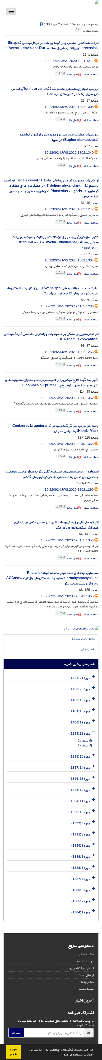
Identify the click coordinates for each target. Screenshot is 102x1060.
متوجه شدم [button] (13, 1052)
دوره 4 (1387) (80, 879)
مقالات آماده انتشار (83, 639)
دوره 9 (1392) (80, 823)
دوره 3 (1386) (80, 890)
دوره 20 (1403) (80, 689)
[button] (61, 1055)
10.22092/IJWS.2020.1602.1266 (69, 352)
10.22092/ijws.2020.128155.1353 (67, 540)
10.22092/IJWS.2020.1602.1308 (69, 107)
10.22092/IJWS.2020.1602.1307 (69, 260)
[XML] (42, 24)
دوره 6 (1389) (80, 856)
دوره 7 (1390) (80, 845)
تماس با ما (87, 982)
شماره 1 (83, 745)
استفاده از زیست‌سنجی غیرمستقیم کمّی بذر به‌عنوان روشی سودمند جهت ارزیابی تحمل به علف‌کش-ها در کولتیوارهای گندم (52, 474)
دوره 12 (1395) (80, 790)
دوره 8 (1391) (80, 834)
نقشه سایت (86, 988)
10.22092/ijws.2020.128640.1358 (67, 444)
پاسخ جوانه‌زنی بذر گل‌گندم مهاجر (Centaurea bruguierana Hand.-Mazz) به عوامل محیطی (55, 428)
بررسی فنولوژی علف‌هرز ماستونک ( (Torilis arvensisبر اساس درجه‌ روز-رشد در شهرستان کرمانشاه (54, 91)
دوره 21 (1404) (80, 678)
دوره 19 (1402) (80, 700)
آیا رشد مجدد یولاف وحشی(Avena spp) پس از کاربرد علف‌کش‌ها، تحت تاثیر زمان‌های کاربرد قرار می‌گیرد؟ (52, 291)
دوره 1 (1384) (80, 912)
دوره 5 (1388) (80, 868)
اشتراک (16, 1032)
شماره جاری (87, 649)
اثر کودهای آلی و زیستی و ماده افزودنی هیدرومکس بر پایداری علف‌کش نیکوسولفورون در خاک (56, 525)
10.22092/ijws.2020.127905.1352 (67, 398)
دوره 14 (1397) (80, 767)
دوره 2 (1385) (80, 901)
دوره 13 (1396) (80, 779)
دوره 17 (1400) (80, 722)
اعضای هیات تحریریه (81, 968)
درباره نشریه (85, 961)
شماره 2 (83, 740)
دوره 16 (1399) (80, 733)
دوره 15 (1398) (80, 756)
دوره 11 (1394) (80, 801)
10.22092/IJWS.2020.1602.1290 (69, 489)
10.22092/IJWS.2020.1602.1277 (69, 209)
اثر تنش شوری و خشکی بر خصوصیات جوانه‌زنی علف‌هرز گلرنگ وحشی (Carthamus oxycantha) (51, 336)
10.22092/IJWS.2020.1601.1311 (69, 61)
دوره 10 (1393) (80, 812)
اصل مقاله (67, 74)
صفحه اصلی (86, 954)
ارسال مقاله (86, 975)
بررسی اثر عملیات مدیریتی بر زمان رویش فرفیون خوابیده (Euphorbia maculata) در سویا (59, 137)
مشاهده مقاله (90, 74)
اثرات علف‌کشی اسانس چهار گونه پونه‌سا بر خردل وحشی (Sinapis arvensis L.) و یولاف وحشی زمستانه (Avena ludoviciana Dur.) (52, 45)
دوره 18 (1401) (80, 711)
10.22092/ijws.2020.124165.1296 (67, 306)
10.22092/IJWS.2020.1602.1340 (69, 152)
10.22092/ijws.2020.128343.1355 (67, 596)
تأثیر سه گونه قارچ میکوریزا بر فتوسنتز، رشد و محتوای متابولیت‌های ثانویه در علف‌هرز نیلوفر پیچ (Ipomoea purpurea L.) (51, 382)
